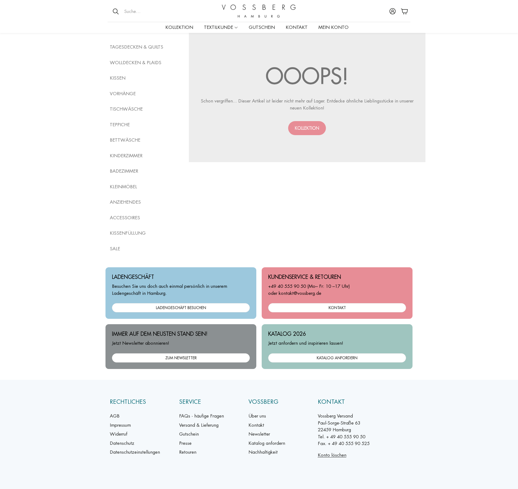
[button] (143, 11)
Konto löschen (332, 455)
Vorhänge (123, 94)
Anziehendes (125, 202)
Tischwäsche (126, 109)
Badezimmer (124, 171)
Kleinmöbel (123, 187)
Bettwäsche (125, 140)
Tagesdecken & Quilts (136, 47)
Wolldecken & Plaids (135, 63)
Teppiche (120, 125)
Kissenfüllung (128, 233)
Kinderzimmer (126, 156)
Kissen (117, 78)
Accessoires (125, 218)
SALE (115, 249)
